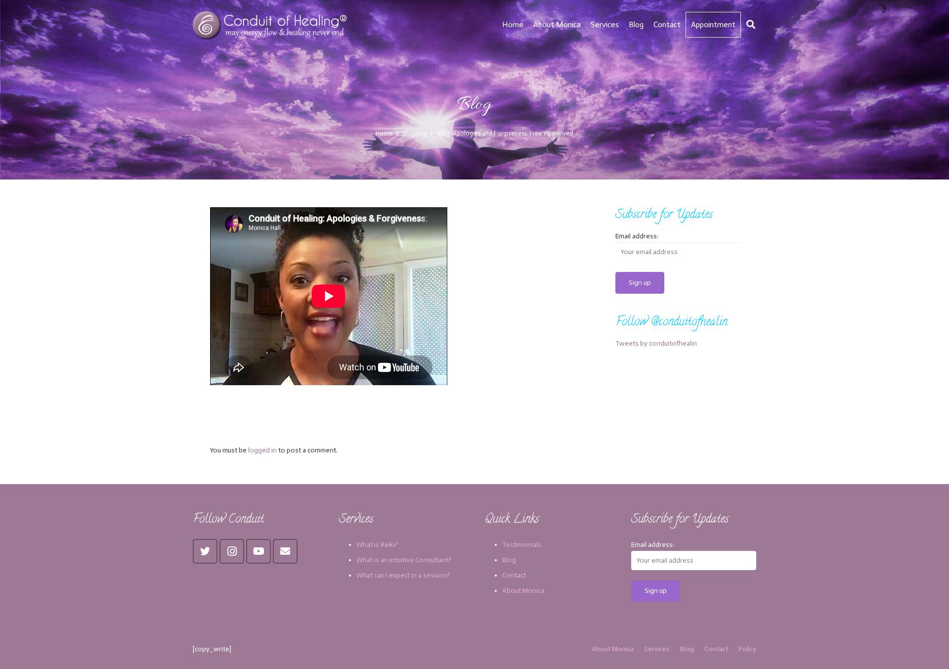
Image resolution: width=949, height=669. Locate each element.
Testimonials (521, 544)
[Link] (271, 25)
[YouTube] (258, 551)
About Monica (523, 590)
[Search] (751, 24)
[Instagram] (231, 551)
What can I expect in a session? (403, 575)
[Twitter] (205, 551)
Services (657, 649)
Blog (509, 560)
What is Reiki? (377, 544)
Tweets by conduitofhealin (656, 343)
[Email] (285, 551)
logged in (262, 450)
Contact (514, 575)
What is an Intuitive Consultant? (403, 560)
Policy (747, 649)
